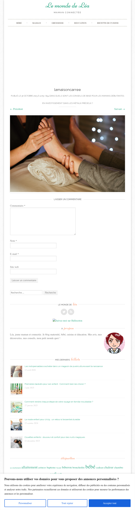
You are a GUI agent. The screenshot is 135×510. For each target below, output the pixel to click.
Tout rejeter (67, 503)
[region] (67, 492)
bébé (90, 466)
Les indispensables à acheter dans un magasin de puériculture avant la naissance (64, 366)
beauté (58, 467)
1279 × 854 (44, 96)
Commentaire (17, 205)
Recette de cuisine (107, 22)
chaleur (108, 467)
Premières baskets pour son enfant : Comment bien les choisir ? (55, 384)
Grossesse (57, 22)
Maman (36, 22)
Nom (13, 240)
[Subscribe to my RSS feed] (71, 312)
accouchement (15, 467)
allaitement (29, 467)
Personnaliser (25, 503)
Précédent (16, 109)
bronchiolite (78, 467)
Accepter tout (109, 503)
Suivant (119, 109)
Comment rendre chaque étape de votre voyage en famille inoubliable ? (59, 401)
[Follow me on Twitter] (64, 312)
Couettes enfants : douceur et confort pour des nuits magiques (55, 437)
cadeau (99, 467)
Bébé (19, 22)
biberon (67, 467)
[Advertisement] (67, 60)
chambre (118, 467)
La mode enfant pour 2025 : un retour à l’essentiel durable (52, 419)
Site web (14, 267)
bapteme (51, 467)
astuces (42, 467)
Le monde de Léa (67, 5)
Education (80, 22)
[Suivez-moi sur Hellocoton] (67, 320)
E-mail (14, 254)
